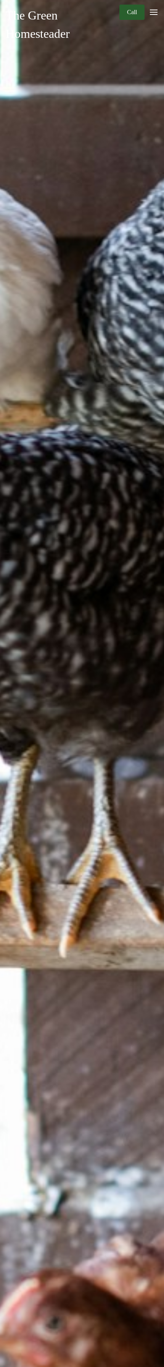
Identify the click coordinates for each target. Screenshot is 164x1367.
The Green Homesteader (38, 24)
